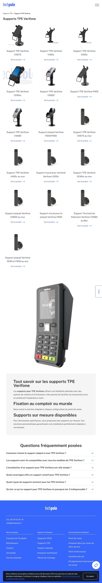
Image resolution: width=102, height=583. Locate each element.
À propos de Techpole (16, 538)
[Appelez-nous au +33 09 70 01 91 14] (96, 565)
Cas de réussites (13, 558)
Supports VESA (44, 538)
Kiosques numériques (47, 553)
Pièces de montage (46, 558)
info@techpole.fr (14, 523)
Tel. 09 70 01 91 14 (14, 519)
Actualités (11, 553)
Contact (10, 548)
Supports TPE (8, 13)
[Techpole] (9, 5)
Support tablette (45, 548)
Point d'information (77, 551)
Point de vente (75, 538)
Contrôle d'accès (76, 556)
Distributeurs (12, 543)
